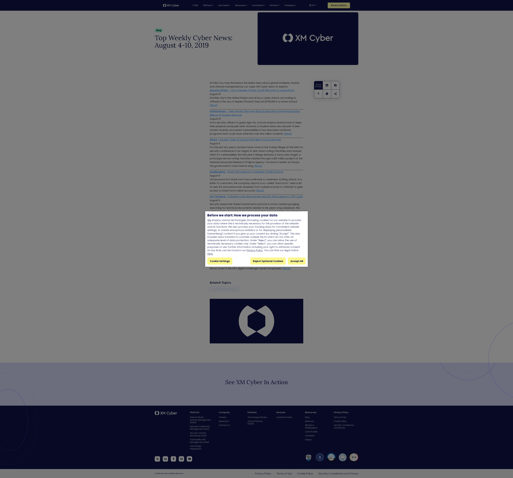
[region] (256, 239)
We (209, 220)
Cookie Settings (220, 261)
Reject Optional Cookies (268, 261)
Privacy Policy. (254, 250)
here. (210, 253)
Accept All (296, 261)
